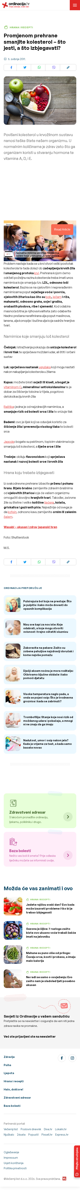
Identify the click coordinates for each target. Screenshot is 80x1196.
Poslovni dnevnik (31, 1129)
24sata (21, 1134)
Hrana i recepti (14, 1081)
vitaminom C (12, 387)
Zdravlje (9, 1056)
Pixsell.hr (46, 1134)
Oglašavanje (11, 1152)
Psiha (7, 1065)
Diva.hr (48, 1129)
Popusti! (33, 1134)
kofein (12, 512)
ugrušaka (45, 367)
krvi (36, 273)
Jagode (9, 442)
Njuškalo (9, 1134)
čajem (8, 517)
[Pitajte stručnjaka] (77, 1161)
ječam (57, 297)
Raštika (9, 407)
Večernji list (11, 1129)
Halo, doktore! (13, 1089)
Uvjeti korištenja (13, 1163)
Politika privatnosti (15, 1168)
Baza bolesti (12, 1105)
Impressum (11, 1157)
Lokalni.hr (61, 1129)
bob (48, 297)
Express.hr (61, 1134)
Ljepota (9, 1073)
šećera (49, 502)
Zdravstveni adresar (17, 1097)
